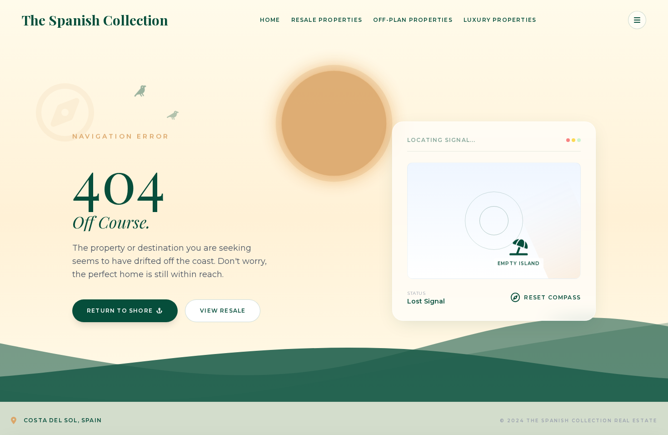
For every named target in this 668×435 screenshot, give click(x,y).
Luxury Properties (500, 19)
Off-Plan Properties (413, 19)
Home (270, 19)
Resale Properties (326, 19)
